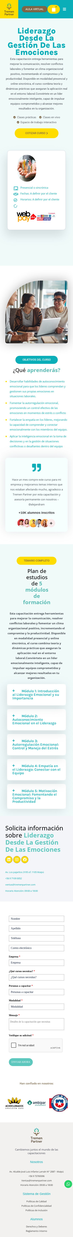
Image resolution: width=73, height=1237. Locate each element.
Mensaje (14, 1015)
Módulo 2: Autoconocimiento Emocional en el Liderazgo (34, 719)
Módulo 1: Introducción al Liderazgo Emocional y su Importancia (35, 694)
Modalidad (16, 1000)
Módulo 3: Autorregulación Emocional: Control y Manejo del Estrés (35, 744)
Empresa (14, 956)
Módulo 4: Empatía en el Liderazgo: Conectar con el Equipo (36, 769)
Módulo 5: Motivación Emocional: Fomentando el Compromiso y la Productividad (34, 796)
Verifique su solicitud (21, 1035)
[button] (66, 9)
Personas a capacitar (21, 986)
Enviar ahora (21, 1062)
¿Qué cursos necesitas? (22, 971)
